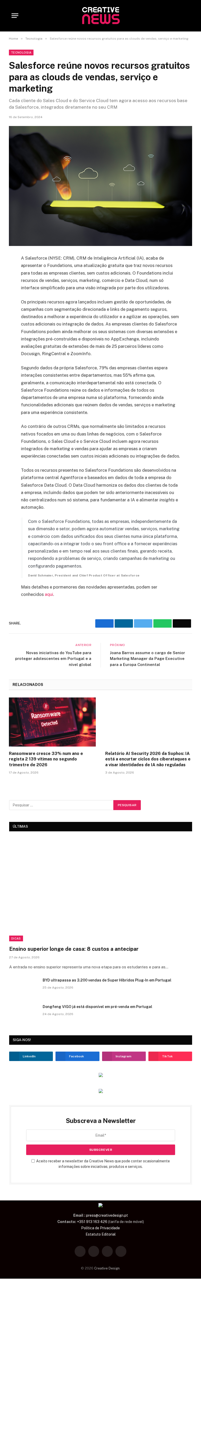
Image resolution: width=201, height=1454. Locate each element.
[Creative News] (100, 16)
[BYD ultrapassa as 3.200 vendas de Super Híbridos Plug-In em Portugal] (23, 987)
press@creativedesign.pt (107, 1215)
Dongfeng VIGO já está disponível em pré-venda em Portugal (97, 1007)
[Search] (187, 16)
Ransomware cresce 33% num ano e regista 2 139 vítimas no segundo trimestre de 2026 (46, 759)
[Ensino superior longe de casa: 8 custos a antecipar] (100, 889)
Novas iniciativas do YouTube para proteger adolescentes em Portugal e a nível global (53, 658)
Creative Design (107, 1268)
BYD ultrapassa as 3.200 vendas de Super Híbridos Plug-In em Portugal (107, 980)
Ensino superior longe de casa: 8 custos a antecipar (73, 949)
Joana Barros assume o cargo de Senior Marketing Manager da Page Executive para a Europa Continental (147, 658)
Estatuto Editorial (101, 1234)
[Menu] (15, 16)
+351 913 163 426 (92, 1222)
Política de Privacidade (100, 1228)
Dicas (16, 938)
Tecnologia (21, 52)
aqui (49, 594)
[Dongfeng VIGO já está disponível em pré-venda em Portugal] (23, 1013)
